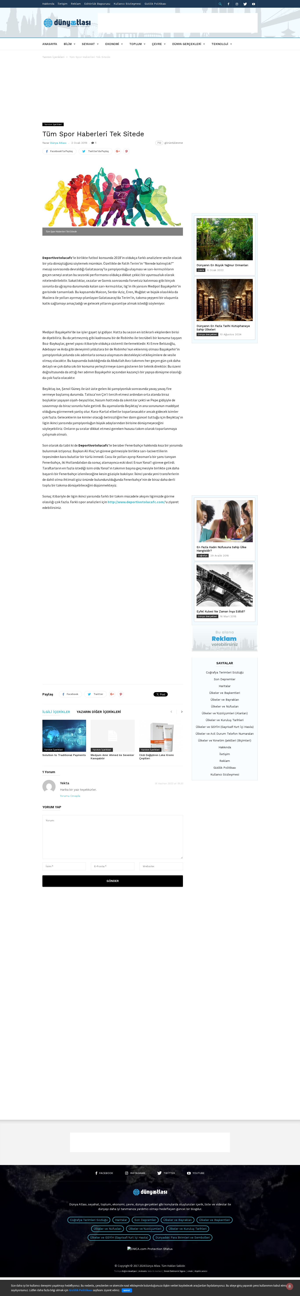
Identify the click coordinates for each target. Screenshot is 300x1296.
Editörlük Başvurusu (97, 3)
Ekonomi (112, 44)
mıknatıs (143, 1271)
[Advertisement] (178, 23)
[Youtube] (253, 4)
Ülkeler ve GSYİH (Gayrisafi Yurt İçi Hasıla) (225, 727)
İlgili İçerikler (56, 712)
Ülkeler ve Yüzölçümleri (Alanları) (225, 713)
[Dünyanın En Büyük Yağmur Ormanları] (225, 239)
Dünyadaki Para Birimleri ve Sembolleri (182, 1237)
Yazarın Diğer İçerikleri (99, 712)
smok (190, 1271)
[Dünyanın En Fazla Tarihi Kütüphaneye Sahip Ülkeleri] (225, 300)
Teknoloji (219, 44)
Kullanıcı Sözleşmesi (127, 3)
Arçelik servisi (201, 1271)
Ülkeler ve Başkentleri (224, 693)
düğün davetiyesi (129, 1271)
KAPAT (126, 1290)
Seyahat (88, 44)
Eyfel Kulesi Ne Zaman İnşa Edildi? (221, 611)
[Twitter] (245, 4)
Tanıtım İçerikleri (53, 57)
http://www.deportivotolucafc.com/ (136, 502)
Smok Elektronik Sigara (174, 1271)
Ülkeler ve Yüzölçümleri (145, 1228)
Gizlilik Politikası (155, 3)
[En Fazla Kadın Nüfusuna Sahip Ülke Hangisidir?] (225, 521)
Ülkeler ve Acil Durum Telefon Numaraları (225, 733)
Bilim (68, 44)
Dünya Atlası (58, 142)
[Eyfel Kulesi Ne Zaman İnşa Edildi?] (225, 585)
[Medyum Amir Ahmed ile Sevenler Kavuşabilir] (112, 736)
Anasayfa (49, 44)
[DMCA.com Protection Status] (150, 1249)
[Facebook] (228, 4)
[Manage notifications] (289, 1286)
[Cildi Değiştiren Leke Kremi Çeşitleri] (161, 736)
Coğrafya (202, 555)
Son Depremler (224, 679)
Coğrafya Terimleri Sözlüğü (225, 672)
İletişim (62, 3)
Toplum (135, 44)
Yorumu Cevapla (70, 796)
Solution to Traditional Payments (64, 755)
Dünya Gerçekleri (186, 44)
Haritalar (225, 686)
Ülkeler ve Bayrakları (225, 699)
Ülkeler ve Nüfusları (225, 706)
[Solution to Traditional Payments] (64, 736)
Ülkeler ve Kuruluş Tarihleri (225, 720)
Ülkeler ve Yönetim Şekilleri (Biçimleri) (224, 740)
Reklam (76, 3)
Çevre (157, 44)
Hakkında (48, 3)
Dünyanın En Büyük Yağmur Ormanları (222, 265)
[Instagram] (237, 4)
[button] (220, 3)
